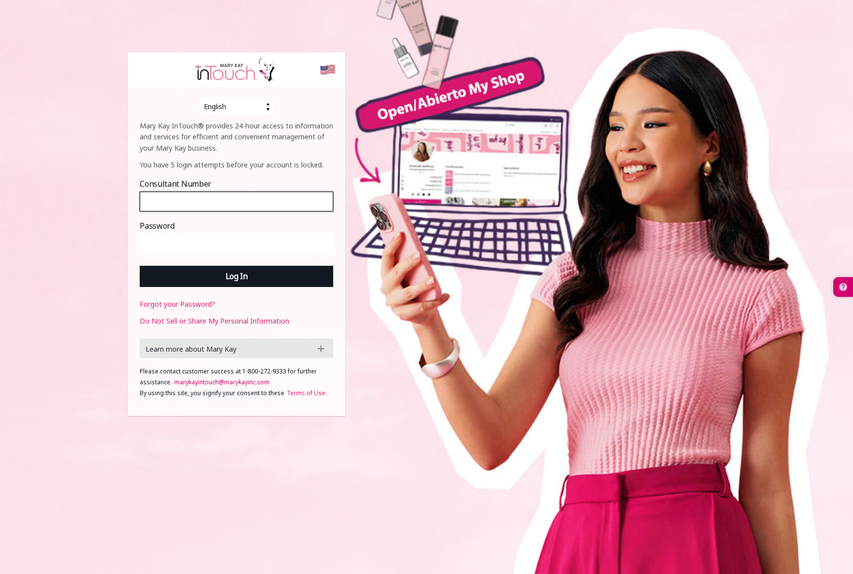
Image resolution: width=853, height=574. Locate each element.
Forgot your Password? (177, 304)
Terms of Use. (307, 393)
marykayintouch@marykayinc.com (222, 382)
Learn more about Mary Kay (191, 349)
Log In (237, 276)
